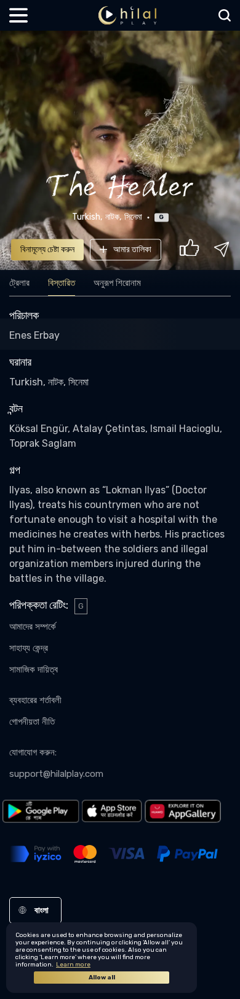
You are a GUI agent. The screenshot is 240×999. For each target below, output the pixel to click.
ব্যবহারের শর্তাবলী (35, 700)
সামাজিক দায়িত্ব (33, 669)
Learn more (73, 964)
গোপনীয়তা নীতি (32, 721)
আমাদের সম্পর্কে (32, 626)
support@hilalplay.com (56, 773)
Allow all (102, 977)
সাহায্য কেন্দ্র (28, 648)
